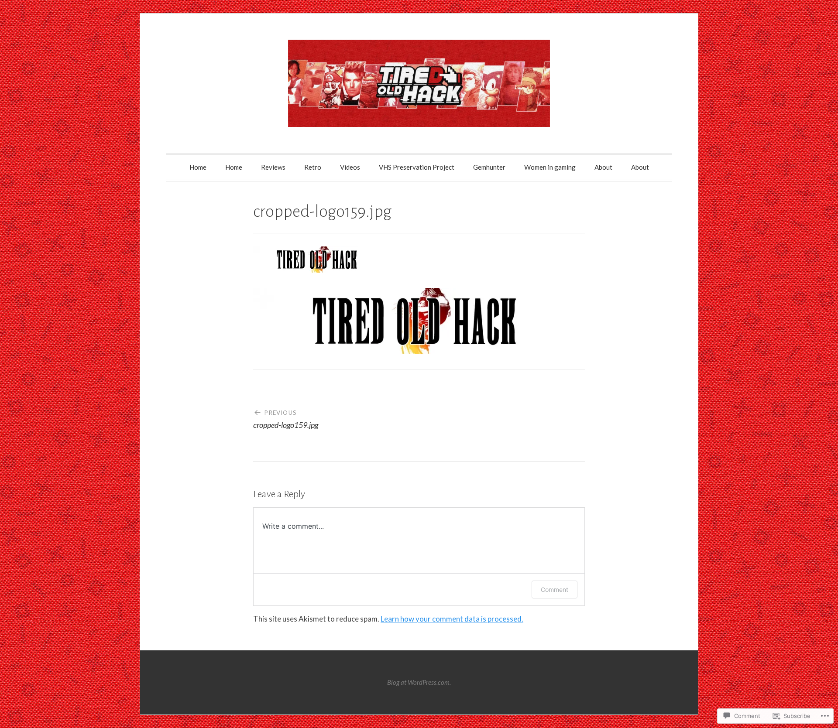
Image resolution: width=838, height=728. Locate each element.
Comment (554, 589)
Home (197, 167)
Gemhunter (489, 167)
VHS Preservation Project (416, 167)
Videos (350, 167)
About (603, 167)
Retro (312, 167)
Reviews (273, 167)
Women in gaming (550, 167)
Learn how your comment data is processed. (452, 618)
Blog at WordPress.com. (419, 682)
